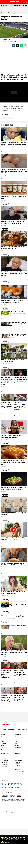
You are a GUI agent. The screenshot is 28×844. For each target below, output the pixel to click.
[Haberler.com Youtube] (8, 787)
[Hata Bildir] (14, 811)
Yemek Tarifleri (4, 766)
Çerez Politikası (18, 760)
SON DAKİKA (4, 5)
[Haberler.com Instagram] (12, 784)
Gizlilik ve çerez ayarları (7, 811)
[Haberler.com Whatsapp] (18, 784)
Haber (8, 808)
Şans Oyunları (4, 762)
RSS (16, 773)
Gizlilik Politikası (18, 758)
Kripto (2, 745)
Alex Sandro (4, 118)
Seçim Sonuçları (5, 760)
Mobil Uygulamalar (19, 771)
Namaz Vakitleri (4, 758)
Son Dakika (3, 743)
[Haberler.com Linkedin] (15, 784)
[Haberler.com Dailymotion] (18, 787)
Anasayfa (3, 12)
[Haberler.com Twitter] (8, 784)
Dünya (2, 749)
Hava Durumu (4, 756)
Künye (18, 729)
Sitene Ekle (17, 775)
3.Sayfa (3, 747)
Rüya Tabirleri (4, 764)
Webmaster (18, 769)
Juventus (10, 118)
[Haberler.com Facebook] (5, 784)
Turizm (16, 743)
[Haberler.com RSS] (2, 787)
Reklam (9, 729)
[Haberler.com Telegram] (15, 787)
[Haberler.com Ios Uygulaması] (4, 796)
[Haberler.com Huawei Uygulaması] (18, 796)
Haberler (3, 734)
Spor (9, 12)
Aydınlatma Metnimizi (13, 841)
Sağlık (16, 736)
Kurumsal (17, 753)
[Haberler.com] (6, 725)
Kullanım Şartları (19, 756)
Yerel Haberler (18, 747)
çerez (2, 838)
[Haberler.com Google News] (2, 784)
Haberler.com (4, 753)
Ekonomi (3, 736)
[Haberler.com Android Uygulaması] (11, 796)
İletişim (13, 729)
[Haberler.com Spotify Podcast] (21, 784)
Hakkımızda (3, 729)
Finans (16, 741)
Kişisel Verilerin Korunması (18, 763)
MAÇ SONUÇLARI (16, 5)
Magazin (3, 741)
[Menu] (2, 2)
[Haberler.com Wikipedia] (5, 787)
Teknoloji (17, 739)
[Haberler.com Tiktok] (12, 787)
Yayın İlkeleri (24, 729)
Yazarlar (17, 745)
